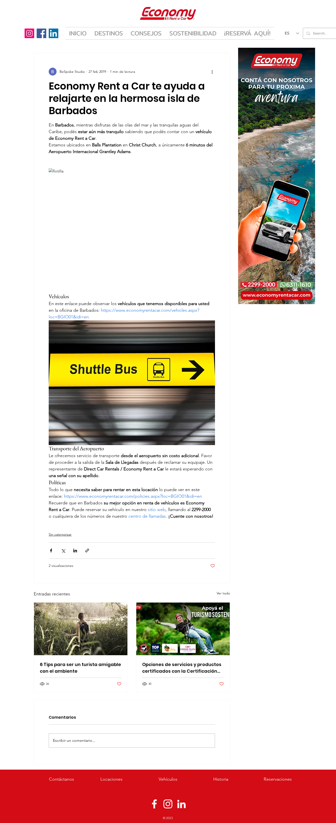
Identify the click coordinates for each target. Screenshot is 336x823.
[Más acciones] (212, 72)
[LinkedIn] (53, 33)
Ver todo (223, 593)
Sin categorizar (60, 534)
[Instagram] (29, 33)
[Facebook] (41, 33)
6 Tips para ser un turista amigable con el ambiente (80, 667)
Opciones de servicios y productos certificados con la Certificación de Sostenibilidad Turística (181, 667)
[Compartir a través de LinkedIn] (75, 550)
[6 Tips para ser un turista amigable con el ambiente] (80, 629)
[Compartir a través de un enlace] (87, 550)
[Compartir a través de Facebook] (51, 550)
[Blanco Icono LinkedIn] (181, 804)
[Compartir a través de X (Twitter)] (63, 550)
